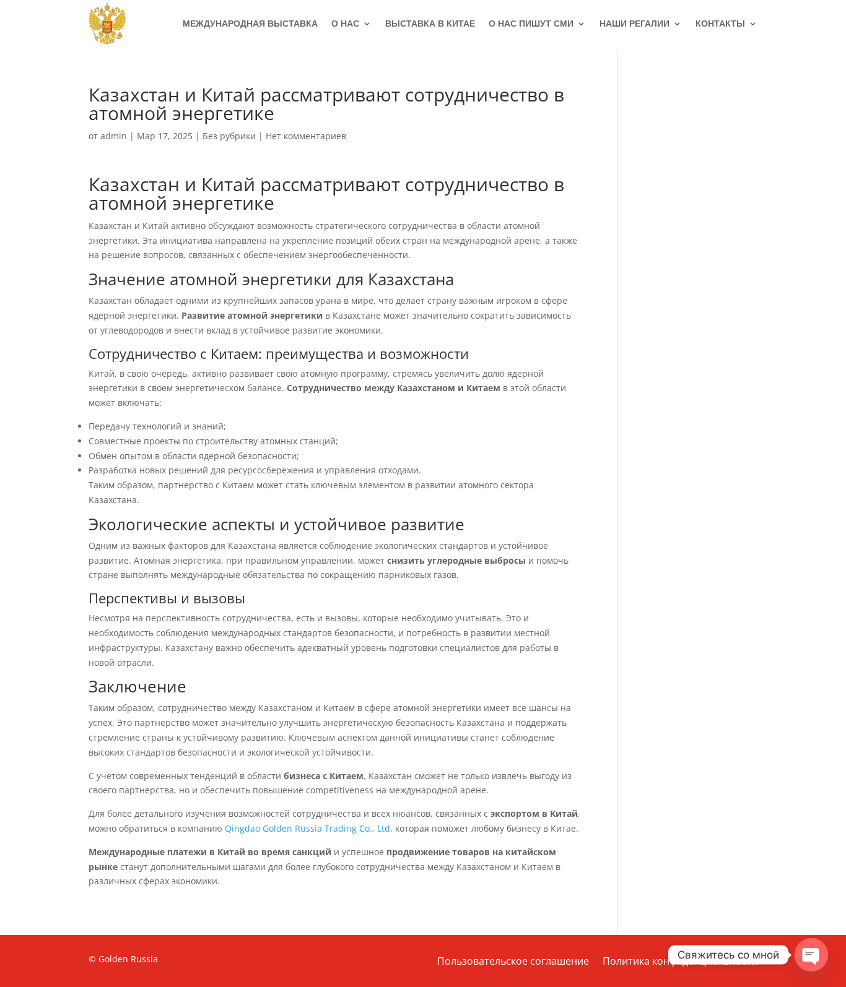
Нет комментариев (306, 136)
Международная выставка (250, 23)
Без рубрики (229, 136)
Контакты (720, 23)
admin (113, 136)
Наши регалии (634, 23)
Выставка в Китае (430, 23)
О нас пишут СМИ (531, 23)
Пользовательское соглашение (513, 962)
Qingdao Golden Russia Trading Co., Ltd (307, 828)
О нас (345, 23)
